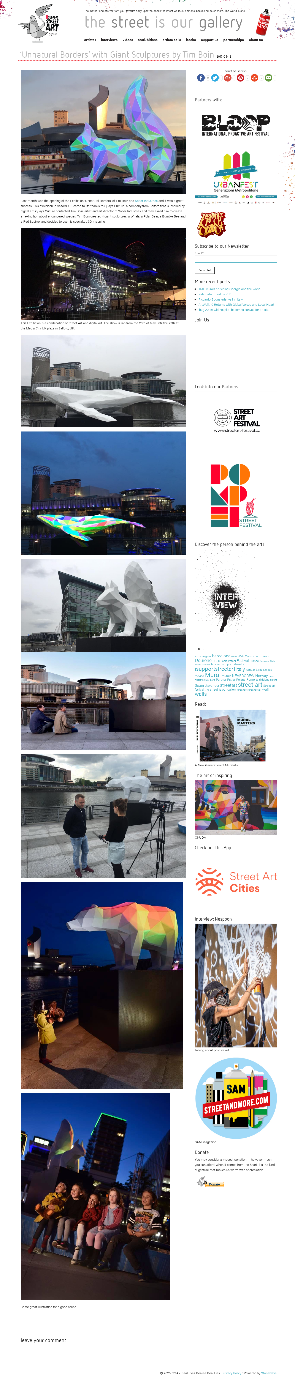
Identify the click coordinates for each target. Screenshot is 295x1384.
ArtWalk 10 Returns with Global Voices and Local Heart (236, 304)
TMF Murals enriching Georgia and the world (229, 289)
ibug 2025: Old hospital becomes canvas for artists (233, 309)
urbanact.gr (254, 689)
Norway (261, 675)
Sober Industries (146, 200)
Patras (231, 679)
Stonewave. (269, 1373)
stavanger (212, 685)
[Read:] (230, 735)
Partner (221, 679)
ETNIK (216, 661)
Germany (264, 661)
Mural (213, 674)
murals (226, 675)
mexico (199, 676)
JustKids (250, 669)
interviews (109, 39)
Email (199, 253)
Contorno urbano (256, 656)
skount (273, 679)
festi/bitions (147, 39)
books (191, 39)
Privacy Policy (231, 1373)
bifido (241, 656)
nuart (272, 676)
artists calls (172, 39)
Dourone (203, 660)
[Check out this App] (236, 881)
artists (89, 39)
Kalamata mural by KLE (214, 294)
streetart (228, 684)
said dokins (262, 679)
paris (212, 679)
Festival (243, 660)
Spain (199, 685)
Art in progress (203, 656)
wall (265, 689)
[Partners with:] (236, 123)
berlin (234, 656)
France (254, 660)
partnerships (233, 39)
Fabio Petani (228, 661)
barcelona (221, 655)
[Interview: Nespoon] (236, 985)
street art (250, 684)
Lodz (259, 669)
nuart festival (202, 679)
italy (240, 668)
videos (128, 39)
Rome (250, 679)
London (267, 670)
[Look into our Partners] (236, 420)
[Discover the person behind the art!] (225, 594)
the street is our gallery (220, 689)
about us (256, 39)
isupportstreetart (215, 668)
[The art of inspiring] (236, 807)
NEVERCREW (243, 675)
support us (209, 39)
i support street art (234, 664)
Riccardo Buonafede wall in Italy (220, 299)
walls (201, 693)
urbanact (242, 689)
